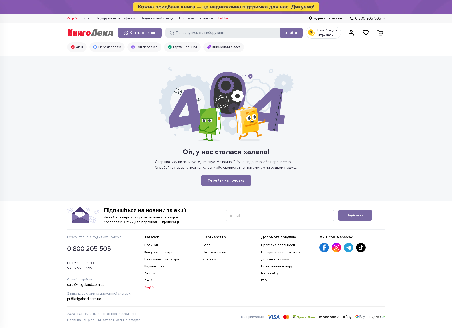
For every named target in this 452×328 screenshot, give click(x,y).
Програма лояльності (196, 18)
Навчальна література (161, 259)
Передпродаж (109, 47)
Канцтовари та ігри (158, 252)
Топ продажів (146, 47)
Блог (86, 18)
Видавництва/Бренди (157, 18)
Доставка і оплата (275, 259)
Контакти (209, 259)
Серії (148, 280)
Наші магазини (214, 252)
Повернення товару (277, 266)
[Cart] (380, 32)
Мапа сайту (269, 273)
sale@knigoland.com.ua (85, 284)
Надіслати (355, 215)
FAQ (264, 280)
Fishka (223, 18)
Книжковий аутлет (226, 47)
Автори (149, 273)
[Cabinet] (351, 32)
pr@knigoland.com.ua (84, 298)
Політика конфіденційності (87, 320)
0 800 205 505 (89, 249)
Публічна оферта (126, 320)
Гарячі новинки (185, 47)
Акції (79, 47)
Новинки (151, 245)
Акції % (72, 18)
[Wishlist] (365, 32)
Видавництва (154, 266)
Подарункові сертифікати (115, 18)
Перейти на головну (226, 180)
